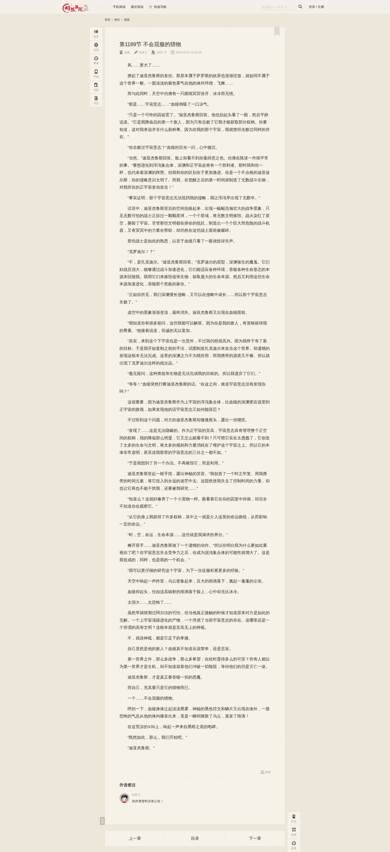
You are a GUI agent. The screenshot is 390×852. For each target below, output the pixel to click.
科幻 (117, 19)
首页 (107, 19)
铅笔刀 (140, 52)
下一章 (255, 838)
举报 (265, 772)
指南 (102, 821)
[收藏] (277, 31)
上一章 (135, 838)
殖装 (127, 19)
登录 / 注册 (316, 7)
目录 (195, 838)
